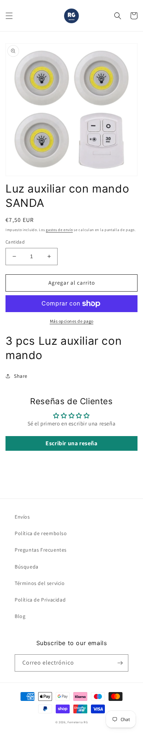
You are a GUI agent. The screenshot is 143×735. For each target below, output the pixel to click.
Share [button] (20, 376)
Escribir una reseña (71, 443)
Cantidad (15, 242)
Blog (20, 616)
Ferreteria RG (77, 722)
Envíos (22, 516)
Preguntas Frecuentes (41, 549)
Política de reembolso (41, 533)
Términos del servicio (40, 583)
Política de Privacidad (40, 599)
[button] (9, 16)
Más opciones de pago (72, 321)
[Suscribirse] (120, 663)
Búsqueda (26, 566)
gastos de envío (59, 229)
